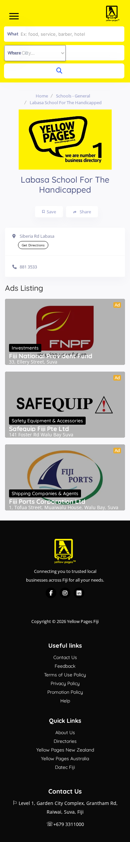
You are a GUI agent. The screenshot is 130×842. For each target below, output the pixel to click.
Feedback (65, 666)
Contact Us (65, 657)
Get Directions (33, 245)
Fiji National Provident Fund (50, 356)
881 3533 (28, 267)
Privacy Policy (65, 683)
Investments (25, 348)
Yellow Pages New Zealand (65, 750)
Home (42, 96)
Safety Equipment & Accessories (47, 421)
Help (65, 701)
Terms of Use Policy (65, 675)
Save (51, 212)
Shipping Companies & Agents (45, 493)
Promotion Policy (65, 692)
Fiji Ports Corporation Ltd (47, 501)
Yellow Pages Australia (65, 759)
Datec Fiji (65, 767)
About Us (65, 732)
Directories (65, 741)
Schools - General (73, 96)
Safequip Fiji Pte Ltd (39, 428)
